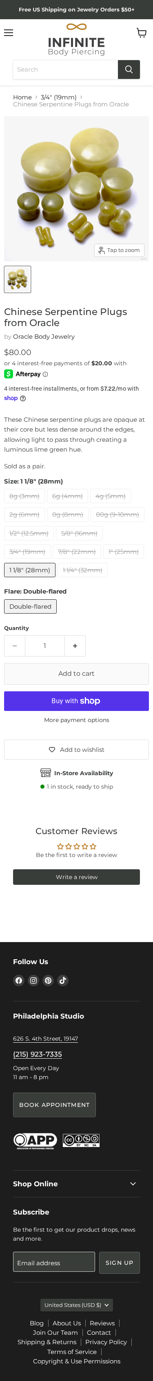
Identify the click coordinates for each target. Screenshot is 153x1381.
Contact (99, 1332)
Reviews (102, 1323)
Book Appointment (54, 1105)
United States (72, 1305)
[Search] (129, 69)
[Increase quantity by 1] (75, 646)
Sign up (119, 1262)
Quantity (16, 628)
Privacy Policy (106, 1342)
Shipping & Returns (47, 1342)
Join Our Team (55, 1332)
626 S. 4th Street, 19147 (45, 1038)
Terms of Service (72, 1352)
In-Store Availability (83, 773)
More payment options (76, 720)
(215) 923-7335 (37, 1054)
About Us (67, 1323)
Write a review (77, 877)
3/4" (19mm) (59, 97)
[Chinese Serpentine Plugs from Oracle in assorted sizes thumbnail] (17, 279)
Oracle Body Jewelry (44, 336)
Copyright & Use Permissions (76, 1361)
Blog (37, 1323)
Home (22, 97)
